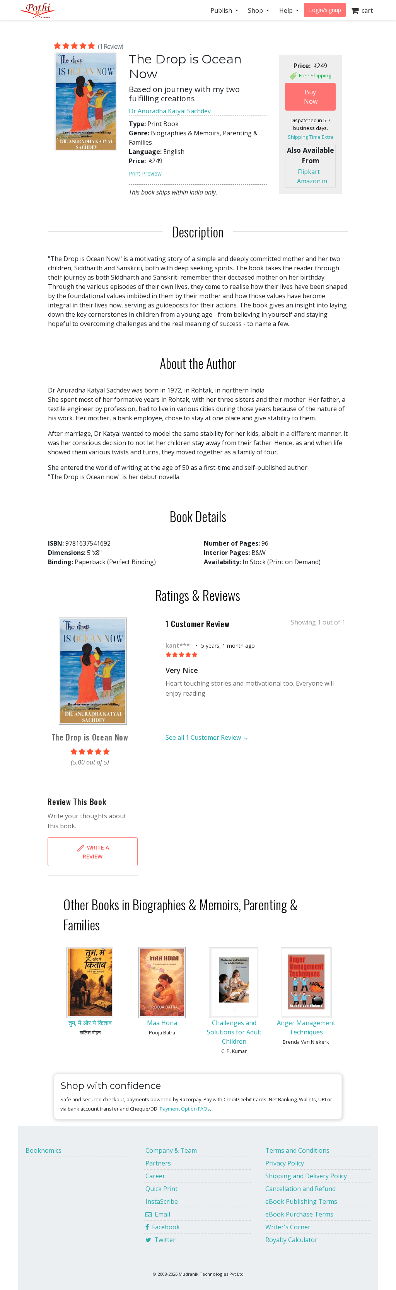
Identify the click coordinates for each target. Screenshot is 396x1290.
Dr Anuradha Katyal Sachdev (170, 111)
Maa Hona (162, 1023)
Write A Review (96, 852)
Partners (158, 1163)
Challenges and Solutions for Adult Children (234, 1032)
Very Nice (182, 670)
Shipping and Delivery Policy (306, 1176)
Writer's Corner (288, 1227)
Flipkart (309, 171)
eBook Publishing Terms (301, 1201)
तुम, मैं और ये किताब (90, 1023)
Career (155, 1176)
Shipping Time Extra (310, 136)
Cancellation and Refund (300, 1188)
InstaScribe (161, 1201)
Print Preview (145, 173)
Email (161, 1214)
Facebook (164, 1227)
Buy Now (310, 97)
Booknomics (43, 1150)
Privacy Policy (284, 1163)
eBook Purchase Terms (299, 1214)
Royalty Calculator (291, 1239)
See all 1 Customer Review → (207, 737)
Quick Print (161, 1188)
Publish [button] (222, 10)
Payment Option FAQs (185, 1108)
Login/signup (325, 10)
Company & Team (171, 1150)
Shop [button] (256, 10)
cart (365, 10)
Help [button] (286, 10)
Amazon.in (312, 181)
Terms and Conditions (297, 1150)
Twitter (163, 1239)
